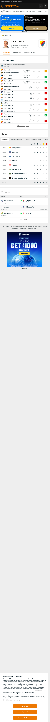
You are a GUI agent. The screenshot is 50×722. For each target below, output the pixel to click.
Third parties (38, 690)
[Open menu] (45, 6)
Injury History (29, 52)
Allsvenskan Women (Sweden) (14, 65)
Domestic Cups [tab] (17, 140)
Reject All (25, 712)
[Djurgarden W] (42, 44)
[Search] (41, 6)
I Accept (25, 706)
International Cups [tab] (34, 140)
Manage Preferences (25, 718)
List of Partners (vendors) (11, 700)
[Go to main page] (11, 6)
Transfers (17, 52)
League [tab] (5, 140)
